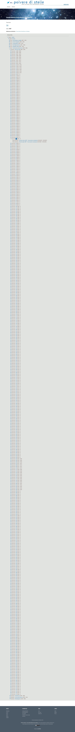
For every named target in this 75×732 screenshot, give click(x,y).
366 (16, 615)
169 (16, 312)
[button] (8, 38)
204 (16, 366)
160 (16, 298)
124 (16, 243)
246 (16, 431)
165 (16, 306)
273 (16, 472)
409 (16, 681)
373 (16, 626)
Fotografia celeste (16, 46)
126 (16, 246)
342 (16, 578)
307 (16, 524)
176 (16, 323)
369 (16, 620)
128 (16, 249)
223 (16, 395)
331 (16, 561)
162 (16, 301)
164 (16, 304)
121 (16, 238)
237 (16, 417)
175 (16, 321)
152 (16, 286)
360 (16, 606)
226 (16, 400)
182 (16, 332)
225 (16, 398)
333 (16, 564)
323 (16, 549)
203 (16, 364)
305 (16, 521)
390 (16, 652)
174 (16, 320)
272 (16, 471)
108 (16, 218)
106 (16, 215)
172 (16, 317)
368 (16, 618)
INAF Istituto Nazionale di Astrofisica (44, 722)
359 (16, 604)
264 (16, 458)
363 (16, 611)
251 (16, 438)
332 (16, 563)
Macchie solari (17, 49)
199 (16, 358)
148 (16, 280)
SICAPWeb (39, 728)
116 (16, 231)
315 (16, 537)
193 (16, 349)
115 (16, 229)
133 (16, 257)
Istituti (13, 6)
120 (16, 237)
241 (16, 423)
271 (16, 469)
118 (16, 234)
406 (16, 677)
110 (16, 221)
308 (16, 526)
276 (16, 477)
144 (16, 274)
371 (16, 623)
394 (16, 658)
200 (16, 360)
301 (16, 515)
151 (16, 284)
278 (16, 480)
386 (16, 646)
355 (16, 598)
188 (16, 341)
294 (16, 504)
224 (16, 397)
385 (16, 644)
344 (16, 581)
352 (16, 594)
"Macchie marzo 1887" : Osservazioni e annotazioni (28, 140)
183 (16, 334)
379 (16, 635)
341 (16, 577)
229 (16, 404)
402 (16, 671)
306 (16, 523)
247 (16, 432)
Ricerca (7, 716)
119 (16, 235)
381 (16, 638)
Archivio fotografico (16, 41)
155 (16, 291)
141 (16, 269)
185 (16, 337)
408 (16, 680)
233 (16, 411)
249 (16, 435)
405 (16, 675)
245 (16, 429)
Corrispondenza (15, 43)
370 (16, 621)
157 (16, 294)
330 (16, 560)
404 (16, 674)
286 (16, 492)
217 (16, 386)
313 (16, 534)
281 (16, 484)
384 (16, 643)
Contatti (7, 717)
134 (16, 258)
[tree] (31, 367)
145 (16, 275)
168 (16, 311)
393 (16, 657)
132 (16, 255)
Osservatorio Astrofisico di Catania (22, 31)
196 (16, 354)
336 (16, 569)
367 (16, 617)
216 (16, 384)
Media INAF (40, 713)
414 (16, 689)
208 (16, 372)
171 (16, 315)
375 (16, 629)
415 (16, 691)
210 (16, 375)
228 (16, 403)
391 (16, 654)
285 (16, 491)
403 (16, 672)
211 (16, 377)
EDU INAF (39, 712)
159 (16, 297)
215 (16, 383)
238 (16, 418)
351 (16, 592)
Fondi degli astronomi (16, 44)
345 (16, 583)
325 (16, 552)
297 (16, 509)
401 (16, 669)
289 (16, 497)
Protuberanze (17, 695)
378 (16, 634)
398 (16, 664)
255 (16, 444)
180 (16, 329)
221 (16, 392)
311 (16, 531)
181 (16, 331)
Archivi (7, 712)
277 (16, 478)
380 (16, 637)
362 (16, 609)
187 (16, 340)
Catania (13, 37)
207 (16, 371)
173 (16, 318)
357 (16, 601)
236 (16, 415)
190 (16, 344)
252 (16, 440)
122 (16, 240)
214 (16, 381)
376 (16, 631)
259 (16, 451)
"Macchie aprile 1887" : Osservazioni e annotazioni (28, 141)
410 (16, 683)
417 (16, 694)
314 (16, 535)
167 (16, 309)
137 (16, 263)
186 (16, 338)
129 (16, 251)
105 (16, 214)
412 (16, 686)
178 (16, 326)
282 (16, 486)
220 (16, 391)
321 (16, 546)
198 (16, 357)
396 (16, 661)
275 (16, 475)
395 (16, 660)
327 (16, 555)
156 (16, 292)
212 (16, 378)
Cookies (55, 712)
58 (16, 138)
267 (16, 463)
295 (16, 506)
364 (16, 612)
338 (16, 572)
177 (16, 324)
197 (16, 355)
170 (16, 314)
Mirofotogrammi (18, 698)
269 (16, 466)
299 (16, 512)
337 (16, 571)
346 (16, 584)
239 (16, 420)
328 (16, 557)
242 (16, 424)
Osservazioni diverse (19, 697)
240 (16, 421)
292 (16, 501)
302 (16, 517)
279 (16, 481)
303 (16, 518)
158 (16, 295)
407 (16, 678)
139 (16, 266)
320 (16, 544)
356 (16, 600)
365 (16, 614)
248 (16, 434)
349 (16, 589)
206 (16, 369)
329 (16, 558)
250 (16, 437)
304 (16, 520)
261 (16, 454)
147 (16, 278)
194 (16, 351)
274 (16, 474)
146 (16, 277)
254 (16, 443)
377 (16, 632)
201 (16, 361)
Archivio (13, 38)
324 (16, 551)
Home (8, 6)
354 (16, 597)
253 (16, 441)
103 (16, 211)
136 (16, 261)
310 (16, 529)
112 (16, 224)
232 (16, 409)
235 (16, 414)
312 (16, 532)
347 (16, 586)
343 (16, 580)
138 (16, 264)
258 (16, 449)
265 (16, 460)
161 (16, 300)
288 (16, 495)
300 (16, 514)
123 (16, 241)
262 (16, 455)
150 (16, 283)
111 (16, 223)
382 (16, 640)
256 (16, 446)
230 (16, 406)
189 (16, 343)
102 (16, 209)
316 (16, 538)
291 (16, 500)
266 (16, 461)
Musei (7, 713)
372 (16, 624)
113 (16, 226)
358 (16, 603)
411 (16, 684)
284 (16, 489)
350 (16, 591)
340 (16, 575)
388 (16, 649)
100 (16, 206)
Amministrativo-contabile (17, 40)
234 (16, 412)
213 (16, 380)
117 (16, 232)
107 (16, 217)
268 (16, 464)
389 (16, 651)
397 (16, 663)
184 (16, 335)
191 (16, 346)
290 (16, 498)
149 (16, 281)
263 (16, 457)
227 (16, 401)
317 (16, 540)
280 (16, 483)
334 (16, 566)
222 (16, 394)
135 (16, 260)
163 (16, 303)
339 (16, 574)
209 (16, 374)
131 (16, 254)
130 (16, 252)
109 (16, 220)
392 (16, 655)
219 (16, 389)
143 (16, 272)
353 (16, 595)
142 (16, 271)
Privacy (55, 713)
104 (16, 212)
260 (16, 452)
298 (16, 511)
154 (16, 289)
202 (16, 363)
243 (16, 426)
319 (16, 543)
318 (16, 541)
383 (16, 641)
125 (16, 244)
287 (16, 494)
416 (16, 692)
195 (16, 352)
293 (16, 503)
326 (16, 554)
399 (16, 666)
